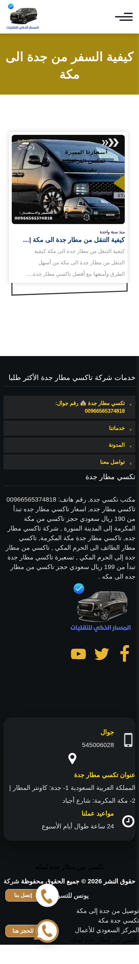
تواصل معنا (112, 462)
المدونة (117, 445)
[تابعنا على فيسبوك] (125, 655)
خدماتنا (117, 428)
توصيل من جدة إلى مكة (107, 910)
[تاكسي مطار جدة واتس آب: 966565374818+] (23, 16)
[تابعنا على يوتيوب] (78, 655)
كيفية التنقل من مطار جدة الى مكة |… (74, 239)
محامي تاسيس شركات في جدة (97, 949)
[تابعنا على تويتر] (101, 655)
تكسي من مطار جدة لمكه (69, 867)
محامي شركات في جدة (107, 959)
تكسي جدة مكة (118, 920)
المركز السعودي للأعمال (107, 930)
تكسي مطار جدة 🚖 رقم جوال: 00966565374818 (90, 407)
